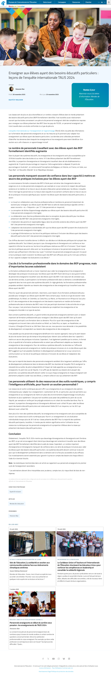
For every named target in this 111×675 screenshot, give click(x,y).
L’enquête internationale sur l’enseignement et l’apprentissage (32, 131)
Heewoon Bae (14, 516)
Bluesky (64, 658)
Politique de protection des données (62, 671)
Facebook (43, 658)
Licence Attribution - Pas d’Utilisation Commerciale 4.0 (56, 668)
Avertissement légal (45, 671)
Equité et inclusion (15, 492)
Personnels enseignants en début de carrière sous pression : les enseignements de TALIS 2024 (32, 617)
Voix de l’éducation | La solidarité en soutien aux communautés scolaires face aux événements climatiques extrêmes (32, 554)
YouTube (53, 658)
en (99, 2)
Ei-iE (3, 3)
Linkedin (69, 658)
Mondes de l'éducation (16, 6)
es (105, 2)
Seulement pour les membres (109, 2)
